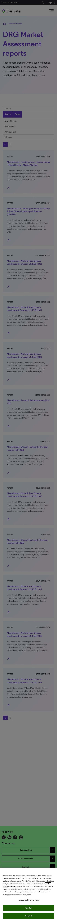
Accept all (28, 916)
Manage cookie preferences (28, 900)
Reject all (28, 908)
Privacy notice (16, 886)
